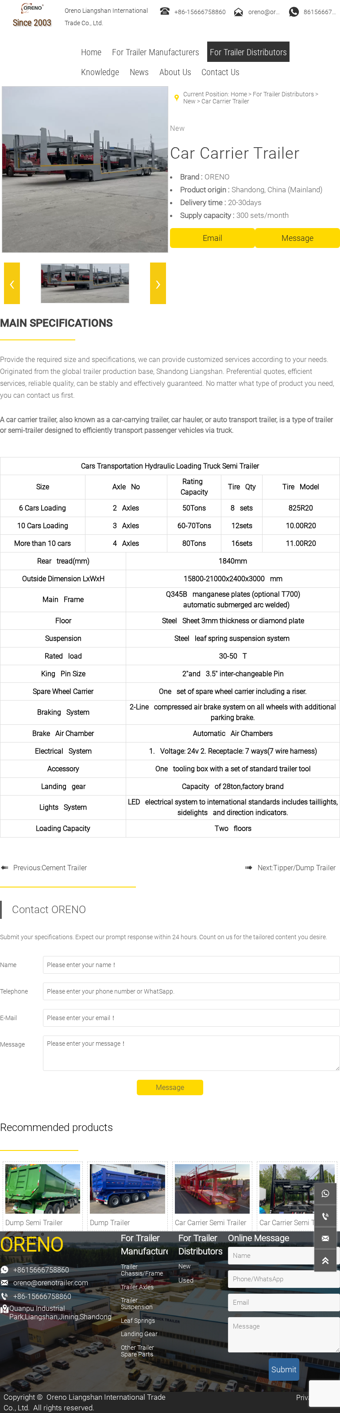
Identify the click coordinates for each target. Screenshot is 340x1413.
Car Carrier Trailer (225, 101)
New (189, 101)
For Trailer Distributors (283, 94)
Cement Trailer (64, 868)
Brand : (192, 176)
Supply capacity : (208, 215)
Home (239, 94)
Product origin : (206, 189)
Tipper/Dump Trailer (304, 868)
